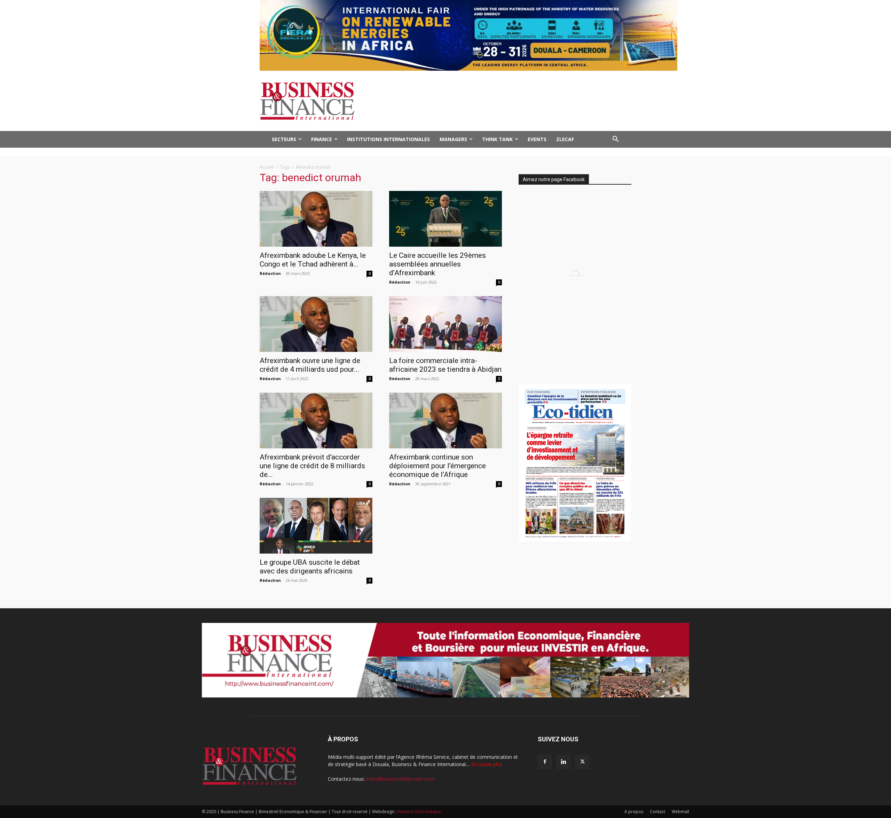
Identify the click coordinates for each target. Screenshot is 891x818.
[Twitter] (582, 762)
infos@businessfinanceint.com (400, 778)
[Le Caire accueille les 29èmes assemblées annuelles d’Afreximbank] (445, 219)
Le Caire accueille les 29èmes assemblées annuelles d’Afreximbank (437, 264)
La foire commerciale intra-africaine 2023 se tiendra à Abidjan (445, 364)
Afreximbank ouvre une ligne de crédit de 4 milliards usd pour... (310, 364)
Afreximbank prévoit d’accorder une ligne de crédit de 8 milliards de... (312, 466)
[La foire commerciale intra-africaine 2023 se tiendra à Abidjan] (445, 324)
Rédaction (270, 273)
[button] (615, 139)
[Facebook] (545, 762)
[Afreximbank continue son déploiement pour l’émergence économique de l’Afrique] (445, 420)
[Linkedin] (563, 762)
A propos (633, 812)
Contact (657, 812)
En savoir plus (486, 764)
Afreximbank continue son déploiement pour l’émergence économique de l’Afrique (437, 466)
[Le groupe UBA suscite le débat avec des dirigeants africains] (316, 526)
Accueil (267, 167)
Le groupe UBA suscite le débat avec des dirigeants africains (310, 566)
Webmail (680, 812)
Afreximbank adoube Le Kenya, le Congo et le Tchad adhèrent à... (313, 259)
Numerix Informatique (419, 812)
